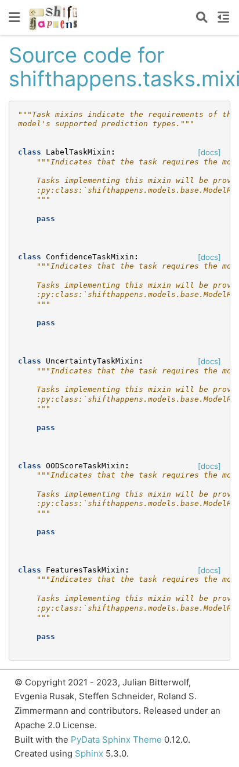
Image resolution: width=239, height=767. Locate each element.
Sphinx (89, 753)
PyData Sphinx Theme (117, 739)
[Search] (201, 17)
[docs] (209, 152)
